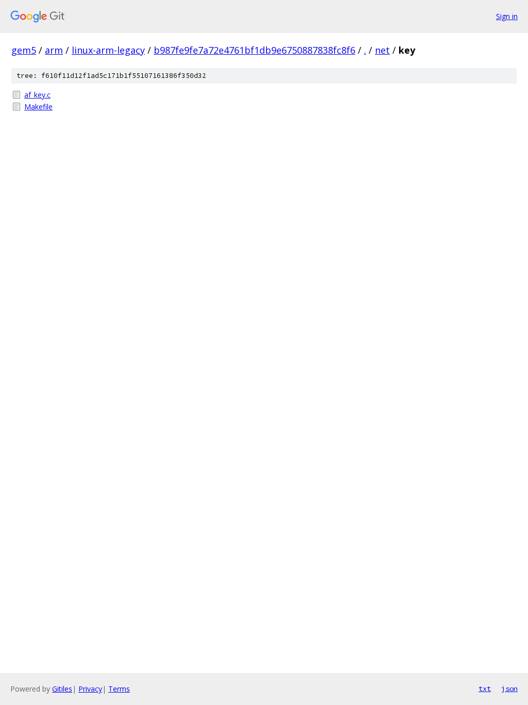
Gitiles (62, 689)
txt (484, 688)
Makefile (38, 106)
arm (54, 50)
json (509, 688)
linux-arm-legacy (108, 50)
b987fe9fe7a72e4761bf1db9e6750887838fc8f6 (254, 50)
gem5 (23, 50)
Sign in (507, 16)
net (382, 50)
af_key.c (37, 95)
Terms (119, 689)
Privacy (90, 689)
